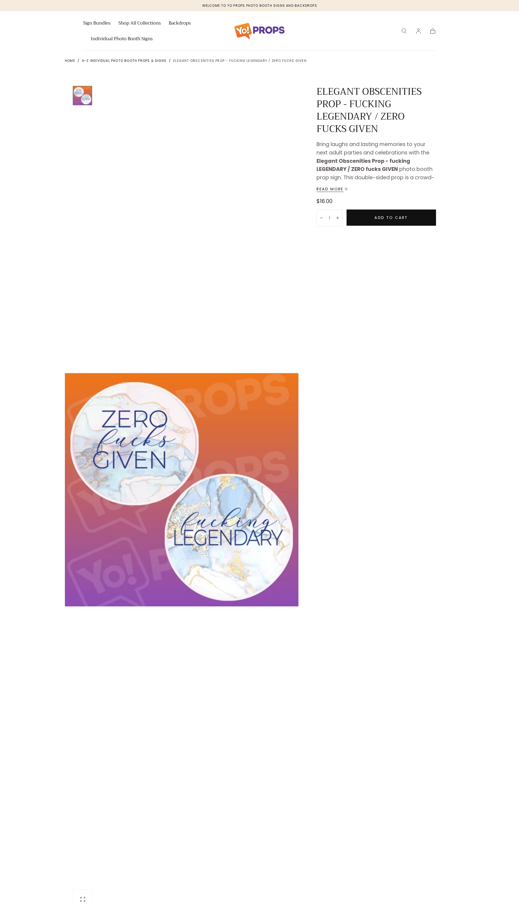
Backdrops (180, 24)
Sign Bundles (97, 24)
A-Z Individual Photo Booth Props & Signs (124, 60)
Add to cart (391, 217)
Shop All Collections (139, 24)
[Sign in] (418, 31)
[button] (404, 31)
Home (70, 60)
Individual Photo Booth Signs (122, 39)
